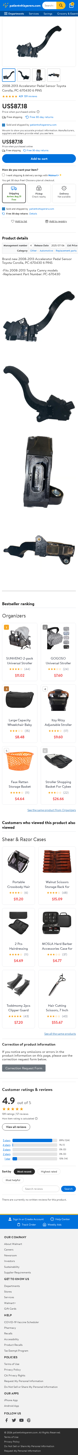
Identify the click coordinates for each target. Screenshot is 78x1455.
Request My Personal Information (23, 1381)
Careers (8, 1249)
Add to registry (58, 221)
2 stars (6, 1154)
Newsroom (10, 1255)
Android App (11, 1406)
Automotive (46, 250)
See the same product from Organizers (51, 810)
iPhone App (11, 1400)
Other (33, 250)
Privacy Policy (12, 1369)
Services (34, 13)
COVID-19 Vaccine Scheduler (21, 1322)
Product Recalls (13, 1345)
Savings (48, 13)
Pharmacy (10, 1328)
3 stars (6, 1149)
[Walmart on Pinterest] (29, 1420)
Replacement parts (66, 250)
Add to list (21, 221)
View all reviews (16, 1127)
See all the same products (60, 1034)
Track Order (29, 1224)
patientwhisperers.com (43, 124)
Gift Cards (10, 1308)
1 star (7, 1158)
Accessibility (11, 1339)
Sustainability (12, 1267)
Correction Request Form (23, 1068)
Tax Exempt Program (16, 1350)
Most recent (24, 1171)
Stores (8, 1291)
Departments (16, 13)
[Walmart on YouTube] (21, 1420)
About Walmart (13, 1244)
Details (33, 213)
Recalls (8, 1333)
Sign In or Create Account (28, 1219)
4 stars (6, 1144)
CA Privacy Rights (14, 1375)
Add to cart (39, 158)
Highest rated (49, 1171)
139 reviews (30, 96)
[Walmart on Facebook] (6, 1420)
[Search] (61, 5)
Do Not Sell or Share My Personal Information (31, 1387)
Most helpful (13, 1180)
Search (68, 1189)
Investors (9, 1261)
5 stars (6, 1140)
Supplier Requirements (17, 1272)
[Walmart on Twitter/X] (14, 1420)
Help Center (62, 1219)
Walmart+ (10, 1303)
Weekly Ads (54, 1224)
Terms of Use (11, 1364)
